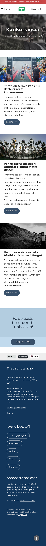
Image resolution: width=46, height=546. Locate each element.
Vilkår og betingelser (16, 408)
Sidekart (10, 413)
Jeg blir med (23, 341)
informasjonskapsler (16, 391)
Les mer (10, 122)
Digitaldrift (22, 515)
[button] (5, 9)
